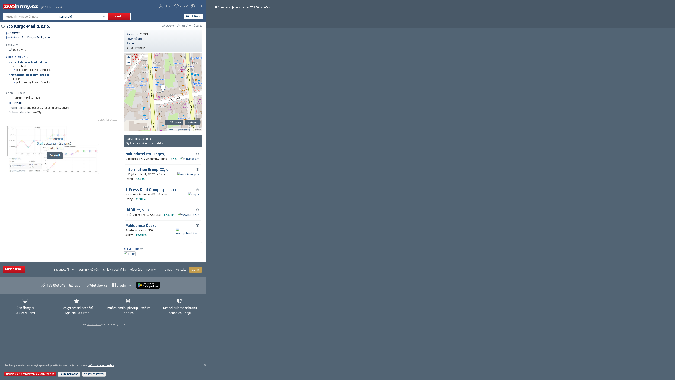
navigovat (193, 122)
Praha (130, 43)
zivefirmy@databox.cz (90, 285)
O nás (168, 270)
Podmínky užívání (88, 270)
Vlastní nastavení (94, 374)
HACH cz (137, 210)
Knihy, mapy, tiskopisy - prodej (29, 75)
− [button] (128, 62)
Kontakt (181, 270)
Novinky (151, 270)
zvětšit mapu (174, 122)
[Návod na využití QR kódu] (142, 249)
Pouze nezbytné (69, 374)
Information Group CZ (149, 170)
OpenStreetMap (183, 129)
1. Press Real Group (151, 190)
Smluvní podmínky (114, 270)
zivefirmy (124, 285)
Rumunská (132, 34)
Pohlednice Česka (141, 226)
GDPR (195, 270)
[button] (165, 6)
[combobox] (29, 16)
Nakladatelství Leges (149, 154)
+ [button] (128, 57)
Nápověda (136, 270)
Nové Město (134, 39)
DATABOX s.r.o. (94, 324)
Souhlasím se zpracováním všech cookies (30, 374)
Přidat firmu (193, 16)
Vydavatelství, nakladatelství (28, 62)
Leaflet (170, 129)
